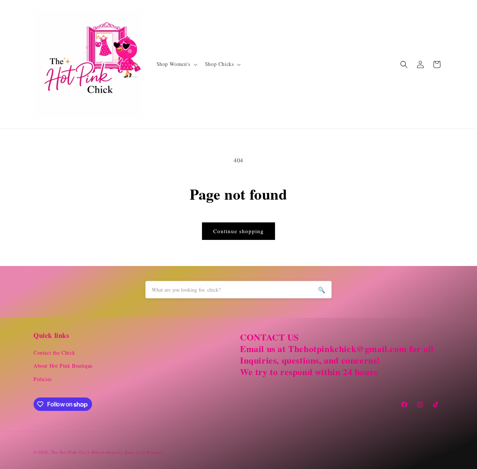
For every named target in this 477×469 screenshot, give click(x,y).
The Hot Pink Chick (70, 452)
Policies (43, 379)
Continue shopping (238, 231)
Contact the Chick (54, 352)
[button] (176, 64)
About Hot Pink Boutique (63, 365)
